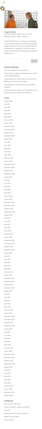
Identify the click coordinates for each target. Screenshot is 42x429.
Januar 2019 (8, 389)
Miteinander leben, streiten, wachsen (16, 36)
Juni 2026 (7, 107)
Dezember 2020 (9, 316)
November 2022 (9, 243)
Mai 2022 (7, 262)
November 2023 (9, 205)
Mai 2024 (7, 186)
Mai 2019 (7, 376)
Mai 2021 (7, 300)
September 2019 (9, 364)
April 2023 (7, 228)
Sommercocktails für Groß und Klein (16, 70)
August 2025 (8, 139)
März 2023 (7, 231)
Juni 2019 (7, 373)
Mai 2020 (7, 338)
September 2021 (9, 288)
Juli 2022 (7, 256)
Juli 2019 (7, 370)
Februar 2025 (8, 158)
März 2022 (7, 269)
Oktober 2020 (8, 322)
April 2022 (7, 265)
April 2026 (7, 114)
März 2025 (7, 155)
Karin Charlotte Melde (14, 34)
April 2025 (7, 151)
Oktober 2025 (8, 133)
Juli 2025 (7, 142)
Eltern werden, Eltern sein (12, 404)
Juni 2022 (7, 259)
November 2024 (9, 167)
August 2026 (8, 101)
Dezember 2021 (9, 278)
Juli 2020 (7, 332)
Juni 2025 (7, 145)
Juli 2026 (7, 104)
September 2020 (9, 326)
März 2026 (7, 117)
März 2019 (7, 383)
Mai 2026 (7, 110)
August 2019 (8, 367)
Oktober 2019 (8, 360)
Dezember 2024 (9, 164)
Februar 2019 (8, 386)
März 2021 (7, 307)
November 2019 (9, 357)
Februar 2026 (8, 120)
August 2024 (8, 177)
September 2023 (9, 212)
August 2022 (8, 253)
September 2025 (9, 136)
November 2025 (9, 129)
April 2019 (7, 379)
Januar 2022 (8, 275)
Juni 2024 (7, 183)
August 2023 (8, 215)
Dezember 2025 (9, 126)
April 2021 (7, 304)
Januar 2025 (8, 161)
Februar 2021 (8, 310)
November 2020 (9, 319)
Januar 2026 (8, 123)
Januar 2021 (8, 313)
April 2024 (7, 189)
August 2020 (8, 329)
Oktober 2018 (8, 395)
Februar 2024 (8, 196)
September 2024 (9, 174)
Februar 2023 (8, 234)
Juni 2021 (7, 297)
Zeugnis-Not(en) (10, 32)
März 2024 (7, 193)
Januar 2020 (8, 351)
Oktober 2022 (8, 246)
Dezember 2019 (9, 354)
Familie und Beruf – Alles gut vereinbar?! (17, 407)
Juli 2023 (7, 218)
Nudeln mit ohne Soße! (11, 416)
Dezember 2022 (9, 240)
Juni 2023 (7, 221)
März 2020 (7, 345)
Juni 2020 (7, 335)
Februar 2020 (8, 348)
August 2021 (8, 291)
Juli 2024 (7, 180)
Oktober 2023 (8, 209)
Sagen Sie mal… (9, 420)
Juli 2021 (7, 294)
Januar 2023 (8, 237)
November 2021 (9, 281)
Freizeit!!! (7, 410)
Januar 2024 (8, 199)
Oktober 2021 (8, 284)
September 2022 (9, 250)
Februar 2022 (8, 272)
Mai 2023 (7, 224)
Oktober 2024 (8, 170)
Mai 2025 (7, 148)
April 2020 (7, 341)
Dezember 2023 (9, 202)
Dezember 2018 (9, 392)
